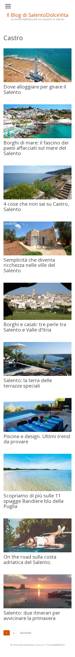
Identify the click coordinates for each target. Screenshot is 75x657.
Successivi (25, 632)
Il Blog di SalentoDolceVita (37, 14)
